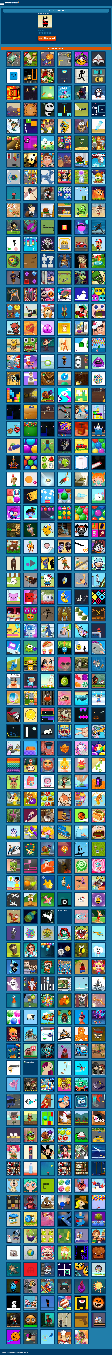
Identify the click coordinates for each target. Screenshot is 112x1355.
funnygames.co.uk (18, 2)
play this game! (47, 37)
